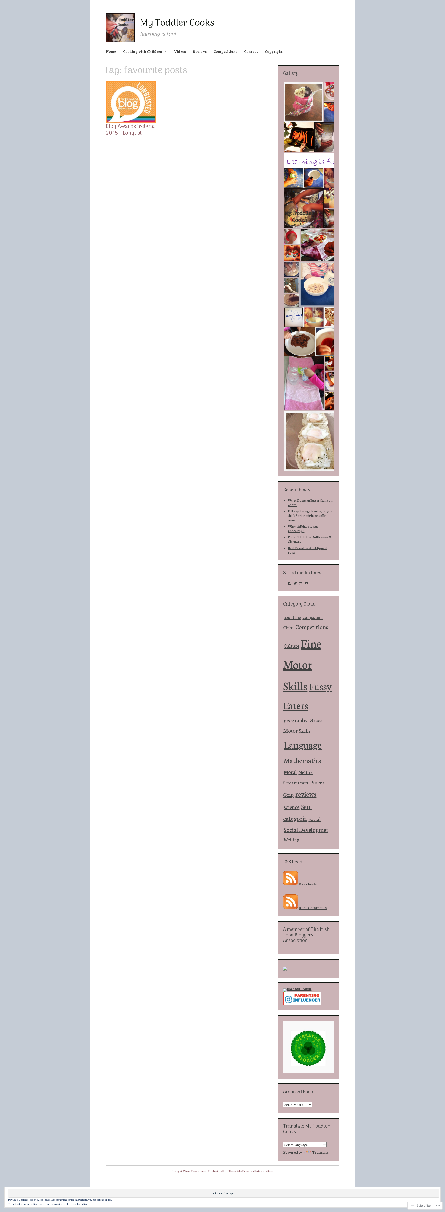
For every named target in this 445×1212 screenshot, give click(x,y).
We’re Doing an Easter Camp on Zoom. (310, 502)
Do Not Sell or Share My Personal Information (240, 1171)
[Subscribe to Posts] (290, 883)
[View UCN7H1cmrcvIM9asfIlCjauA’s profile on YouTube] (306, 583)
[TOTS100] (302, 1003)
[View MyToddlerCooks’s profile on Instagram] (301, 583)
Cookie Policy (80, 1204)
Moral (290, 771)
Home (111, 51)
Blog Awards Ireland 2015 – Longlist (130, 129)
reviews (305, 794)
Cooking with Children (142, 51)
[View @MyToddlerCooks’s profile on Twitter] (295, 583)
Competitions (225, 51)
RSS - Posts (308, 883)
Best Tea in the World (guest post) (307, 550)
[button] (303, 102)
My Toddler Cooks (177, 23)
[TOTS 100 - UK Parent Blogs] (302, 988)
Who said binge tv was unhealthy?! (303, 528)
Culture (291, 645)
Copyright (274, 51)
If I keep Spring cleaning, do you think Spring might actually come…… (310, 515)
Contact (251, 51)
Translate (320, 1152)
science (291, 806)
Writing (291, 839)
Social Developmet (306, 829)
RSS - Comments (313, 907)
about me (292, 617)
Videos (180, 51)
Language (303, 744)
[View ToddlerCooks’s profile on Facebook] (290, 583)
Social (314, 818)
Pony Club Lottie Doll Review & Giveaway (309, 539)
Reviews (200, 51)
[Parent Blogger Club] (285, 968)
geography (296, 719)
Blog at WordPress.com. (189, 1171)
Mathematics (302, 760)
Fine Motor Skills (302, 664)
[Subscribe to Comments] (290, 907)
